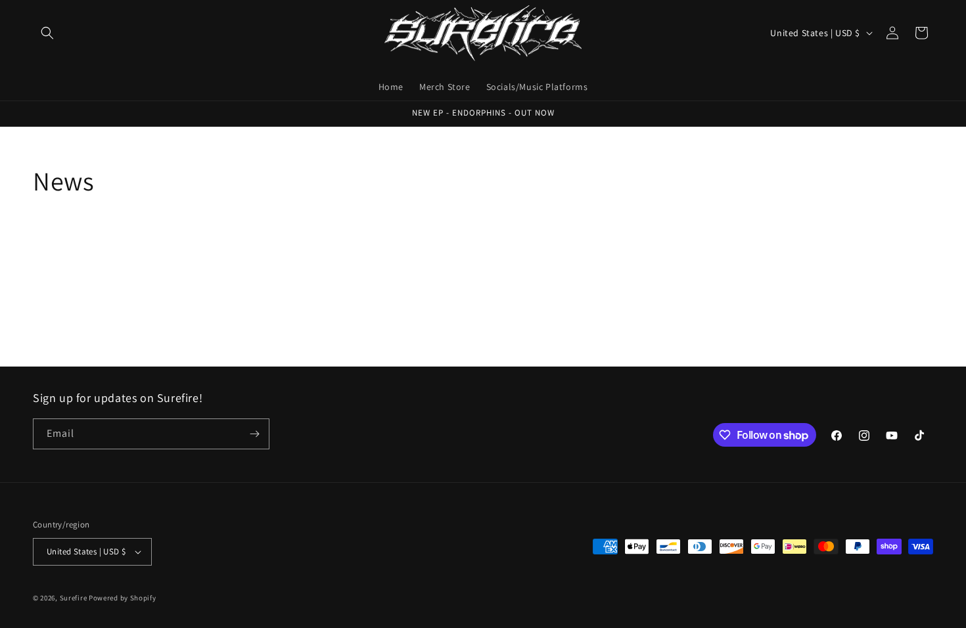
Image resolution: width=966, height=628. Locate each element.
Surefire (73, 597)
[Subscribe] (254, 433)
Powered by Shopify (122, 597)
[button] (47, 32)
